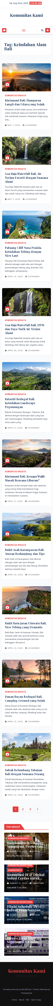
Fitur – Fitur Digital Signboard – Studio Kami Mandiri (23, 941)
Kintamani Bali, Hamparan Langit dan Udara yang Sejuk (25, 102)
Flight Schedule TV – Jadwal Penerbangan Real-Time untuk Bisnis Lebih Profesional (26, 911)
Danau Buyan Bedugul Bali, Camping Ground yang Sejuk (25, 698)
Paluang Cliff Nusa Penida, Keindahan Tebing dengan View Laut (23, 251)
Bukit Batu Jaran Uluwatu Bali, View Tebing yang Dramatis (25, 625)
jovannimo (31, 125)
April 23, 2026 (15, 648)
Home (14, 1000)
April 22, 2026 (15, 721)
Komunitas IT (15, 870)
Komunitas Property (18, 838)
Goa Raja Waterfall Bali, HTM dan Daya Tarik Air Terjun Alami (24, 329)
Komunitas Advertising (20, 865)
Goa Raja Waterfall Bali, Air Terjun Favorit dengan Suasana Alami (26, 177)
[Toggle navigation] (24, 30)
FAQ (27, 1000)
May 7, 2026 (14, 125)
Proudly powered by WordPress (17, 989)
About (21, 1000)
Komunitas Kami (26, 15)
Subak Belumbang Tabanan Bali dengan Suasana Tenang (24, 772)
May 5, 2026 (14, 199)
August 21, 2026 (19, 851)
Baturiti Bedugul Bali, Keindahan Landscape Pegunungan (20, 403)
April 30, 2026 (15, 276)
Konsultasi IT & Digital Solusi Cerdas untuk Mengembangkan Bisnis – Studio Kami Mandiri (26, 879)
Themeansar (26, 993)
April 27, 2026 (15, 428)
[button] (42, 30)
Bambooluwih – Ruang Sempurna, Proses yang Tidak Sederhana (26, 846)
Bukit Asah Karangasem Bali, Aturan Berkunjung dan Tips (25, 552)
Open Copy (36, 1000)
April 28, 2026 (15, 350)
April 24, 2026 (15, 575)
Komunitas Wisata (15, 95)
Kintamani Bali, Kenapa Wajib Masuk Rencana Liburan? (25, 478)
